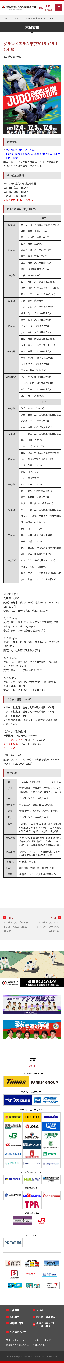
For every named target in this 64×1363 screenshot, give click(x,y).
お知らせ (41, 1310)
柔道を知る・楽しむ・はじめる (45, 1324)
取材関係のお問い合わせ (17, 1344)
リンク (25, 1339)
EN (41, 7)
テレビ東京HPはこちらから (18, 200)
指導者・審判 (17, 1323)
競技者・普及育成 (45, 1317)
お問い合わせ (39, 1344)
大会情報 (14, 1310)
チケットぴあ (10, 743)
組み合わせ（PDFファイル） (21, 149)
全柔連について (18, 1332)
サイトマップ (12, 1339)
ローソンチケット (13, 739)
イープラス (9, 747)
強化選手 (14, 1317)
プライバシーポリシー (42, 1339)
